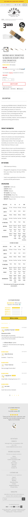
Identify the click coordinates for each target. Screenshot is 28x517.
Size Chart (5, 75)
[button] (6, 65)
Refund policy (6, 510)
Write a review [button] (14, 318)
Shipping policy (9, 511)
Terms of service (20, 510)
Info (14, 70)
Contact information (18, 511)
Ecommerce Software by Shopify (18, 509)
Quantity (5, 77)
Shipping (11, 72)
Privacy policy (13, 510)
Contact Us (14, 441)
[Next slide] (26, 49)
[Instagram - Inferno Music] (17, 5)
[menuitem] (6, 49)
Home (2, 19)
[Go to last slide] (2, 49)
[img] (4, 327)
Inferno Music (8, 509)
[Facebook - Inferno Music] (15, 5)
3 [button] (14, 395)
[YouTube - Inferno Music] (19, 5)
